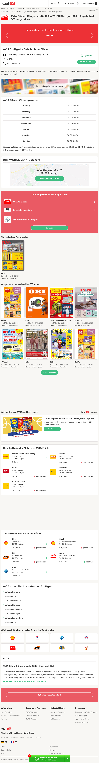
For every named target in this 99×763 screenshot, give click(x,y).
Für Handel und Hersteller (11, 716)
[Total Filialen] (37, 637)
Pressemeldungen (82, 722)
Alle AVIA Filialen (86, 62)
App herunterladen (82, 719)
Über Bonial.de (6, 712)
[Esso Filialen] (86, 637)
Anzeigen (92, 10)
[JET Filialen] (61, 647)
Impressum (54, 747)
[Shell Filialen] (12, 637)
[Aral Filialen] (61, 637)
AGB (2, 753)
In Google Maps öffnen (49, 178)
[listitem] (13, 260)
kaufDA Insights (81, 716)
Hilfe (3, 747)
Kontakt (52, 750)
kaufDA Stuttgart (7, 9)
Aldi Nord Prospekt (57, 712)
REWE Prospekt (31, 719)
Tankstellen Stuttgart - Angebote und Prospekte (24, 681)
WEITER (49, 35)
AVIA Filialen (47, 9)
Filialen (19, 9)
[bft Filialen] (37, 647)
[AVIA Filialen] (12, 647)
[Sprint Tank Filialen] (86, 647)
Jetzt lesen (52, 429)
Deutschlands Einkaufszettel (86, 712)
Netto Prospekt (56, 716)
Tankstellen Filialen (32, 9)
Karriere (4, 719)
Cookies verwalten (57, 753)
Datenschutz (6, 750)
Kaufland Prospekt (32, 716)
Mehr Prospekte (49, 372)
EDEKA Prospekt (32, 712)
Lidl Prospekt (55, 719)
